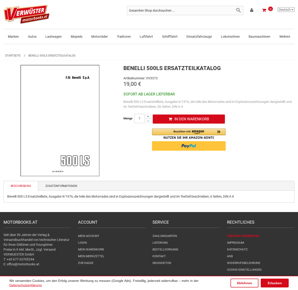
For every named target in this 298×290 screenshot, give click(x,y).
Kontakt (159, 256)
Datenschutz (237, 249)
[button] (189, 133)
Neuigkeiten (161, 263)
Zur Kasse (85, 263)
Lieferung (160, 242)
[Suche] (238, 10)
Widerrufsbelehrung (243, 263)
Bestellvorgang (165, 249)
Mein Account (88, 236)
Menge (127, 118)
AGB (230, 256)
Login (82, 242)
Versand (50, 249)
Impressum (235, 242)
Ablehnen (244, 283)
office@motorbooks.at (23, 264)
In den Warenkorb (191, 119)
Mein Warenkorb (91, 249)
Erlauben (275, 283)
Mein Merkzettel (91, 256)
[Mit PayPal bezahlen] (189, 146)
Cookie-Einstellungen (244, 269)
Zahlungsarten (164, 236)
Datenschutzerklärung (25, 285)
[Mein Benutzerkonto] (252, 11)
